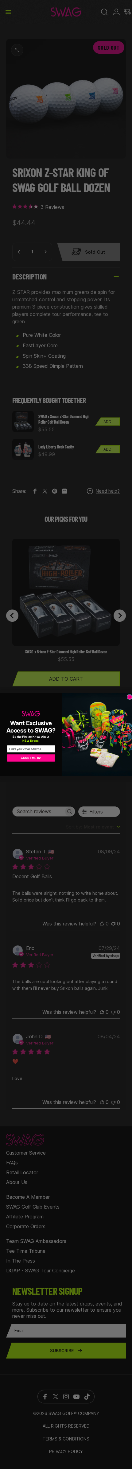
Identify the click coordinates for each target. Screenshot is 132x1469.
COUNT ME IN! (31, 758)
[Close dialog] (129, 696)
